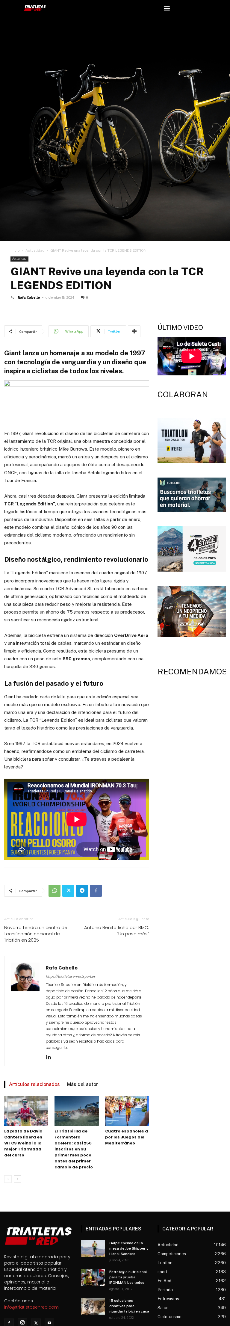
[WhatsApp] (54, 891)
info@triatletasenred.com (31, 1307)
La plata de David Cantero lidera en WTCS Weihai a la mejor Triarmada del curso (23, 1143)
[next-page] (17, 1179)
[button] (167, 8)
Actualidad (35, 250)
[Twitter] (68, 891)
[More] (134, 331)
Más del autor (82, 1084)
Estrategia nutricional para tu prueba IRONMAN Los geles (128, 1277)
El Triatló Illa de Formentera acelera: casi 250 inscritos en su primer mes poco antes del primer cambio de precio (74, 1149)
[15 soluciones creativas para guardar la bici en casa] (93, 1306)
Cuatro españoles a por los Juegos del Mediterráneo (126, 1137)
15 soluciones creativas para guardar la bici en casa (129, 1305)
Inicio (15, 250)
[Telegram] (82, 891)
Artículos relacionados (34, 1084)
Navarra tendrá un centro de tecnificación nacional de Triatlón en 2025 (35, 933)
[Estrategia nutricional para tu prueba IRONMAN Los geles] (93, 1277)
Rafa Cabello (29, 298)
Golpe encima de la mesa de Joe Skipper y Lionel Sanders (129, 1248)
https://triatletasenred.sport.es (71, 976)
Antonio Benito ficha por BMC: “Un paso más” (116, 930)
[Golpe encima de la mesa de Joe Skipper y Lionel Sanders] (93, 1248)
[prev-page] (8, 1179)
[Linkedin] (51, 1057)
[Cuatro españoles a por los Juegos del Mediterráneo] (127, 1111)
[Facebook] (96, 891)
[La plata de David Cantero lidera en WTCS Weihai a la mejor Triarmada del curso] (26, 1111)
